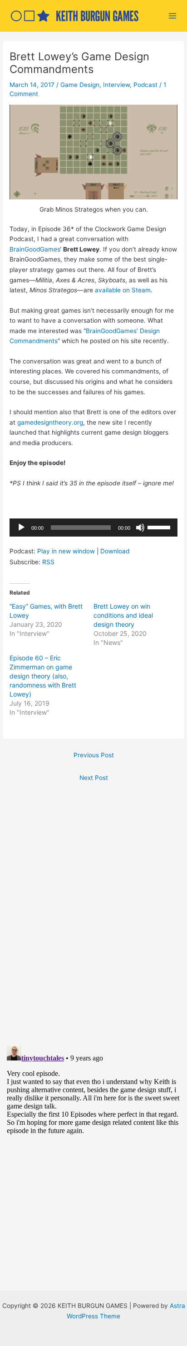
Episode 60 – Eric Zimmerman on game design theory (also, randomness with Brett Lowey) (43, 676)
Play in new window (66, 551)
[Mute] (140, 527)
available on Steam (123, 290)
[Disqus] (93, 910)
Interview (116, 84)
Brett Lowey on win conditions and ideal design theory (123, 615)
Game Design (79, 84)
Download (114, 551)
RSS (48, 562)
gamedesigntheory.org (50, 422)
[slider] (160, 526)
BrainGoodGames (35, 249)
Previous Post (94, 755)
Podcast (145, 84)
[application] (93, 527)
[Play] (21, 527)
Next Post (93, 777)
